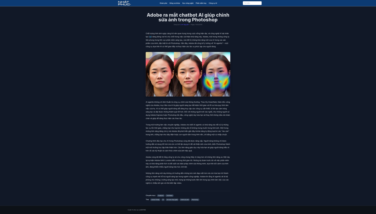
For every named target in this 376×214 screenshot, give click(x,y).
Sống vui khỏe (174, 3)
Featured (160, 195)
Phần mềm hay (201, 3)
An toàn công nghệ (172, 199)
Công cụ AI (213, 3)
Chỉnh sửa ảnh (185, 199)
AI (150, 37)
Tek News (169, 195)
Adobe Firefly (155, 199)
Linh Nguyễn (184, 24)
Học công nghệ (187, 3)
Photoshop (195, 199)
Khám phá (163, 3)
